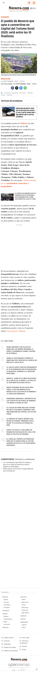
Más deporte (25, 613)
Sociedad (6, 607)
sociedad (7, 93)
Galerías (24, 625)
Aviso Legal (25, 638)
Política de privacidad (11, 651)
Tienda (24, 650)
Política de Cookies (10, 647)
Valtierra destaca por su (18, 183)
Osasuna (5, 627)
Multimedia (24, 622)
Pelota (23, 605)
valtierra (22, 93)
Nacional (23, 616)
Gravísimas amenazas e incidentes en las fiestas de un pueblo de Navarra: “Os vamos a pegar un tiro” (21, 401)
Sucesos (6, 602)
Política (6, 599)
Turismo (24, 646)
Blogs (5, 621)
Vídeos (24, 627)
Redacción (5, 79)
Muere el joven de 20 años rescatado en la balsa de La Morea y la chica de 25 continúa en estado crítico (21, 380)
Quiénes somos (9, 638)
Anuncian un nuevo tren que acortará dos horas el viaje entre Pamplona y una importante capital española (26, 113)
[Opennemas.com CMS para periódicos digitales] (19, 667)
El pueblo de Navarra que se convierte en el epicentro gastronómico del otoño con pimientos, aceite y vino (25, 196)
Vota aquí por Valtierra (16, 331)
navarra (15, 93)
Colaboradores (8, 619)
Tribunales (7, 605)
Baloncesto (25, 602)
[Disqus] (18, 502)
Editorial (6, 616)
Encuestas (7, 624)
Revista (23, 619)
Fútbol (23, 599)
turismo (9, 95)
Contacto (7, 641)
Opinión (5, 614)
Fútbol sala (25, 610)
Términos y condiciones (25, 459)
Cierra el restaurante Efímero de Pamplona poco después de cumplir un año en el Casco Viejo (21, 360)
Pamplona (6, 611)
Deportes (23, 597)
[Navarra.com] (19, 8)
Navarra (5, 597)
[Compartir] (12, 88)
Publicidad (7, 644)
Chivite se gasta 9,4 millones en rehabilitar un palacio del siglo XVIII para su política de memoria (20, 432)
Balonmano (25, 607)
